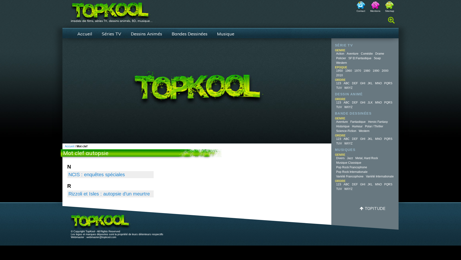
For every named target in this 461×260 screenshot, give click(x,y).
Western (341, 63)
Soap (377, 58)
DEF (355, 83)
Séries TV (111, 34)
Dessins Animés (146, 34)
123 (338, 83)
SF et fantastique (359, 58)
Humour (357, 126)
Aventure (352, 53)
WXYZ (348, 88)
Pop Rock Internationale (352, 172)
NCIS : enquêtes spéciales (96, 174)
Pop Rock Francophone (351, 167)
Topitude (375, 208)
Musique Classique (348, 162)
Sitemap (389, 11)
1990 (376, 70)
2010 (339, 75)
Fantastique (358, 122)
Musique (225, 34)
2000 (385, 70)
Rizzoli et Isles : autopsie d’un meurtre (109, 193)
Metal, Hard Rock (366, 158)
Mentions (375, 11)
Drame (379, 53)
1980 (367, 70)
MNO (378, 83)
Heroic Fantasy (378, 122)
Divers (340, 158)
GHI (362, 83)
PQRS (388, 83)
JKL (370, 83)
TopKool (111, 10)
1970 (357, 70)
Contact (361, 11)
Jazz (350, 158)
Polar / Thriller (374, 126)
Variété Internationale (380, 176)
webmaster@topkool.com (101, 237)
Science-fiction (346, 131)
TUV (339, 88)
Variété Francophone (350, 176)
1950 (339, 70)
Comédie (367, 53)
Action (340, 53)
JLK (370, 102)
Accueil (84, 34)
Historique (343, 126)
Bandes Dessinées (189, 34)
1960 (348, 70)
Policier (341, 58)
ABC (347, 83)
